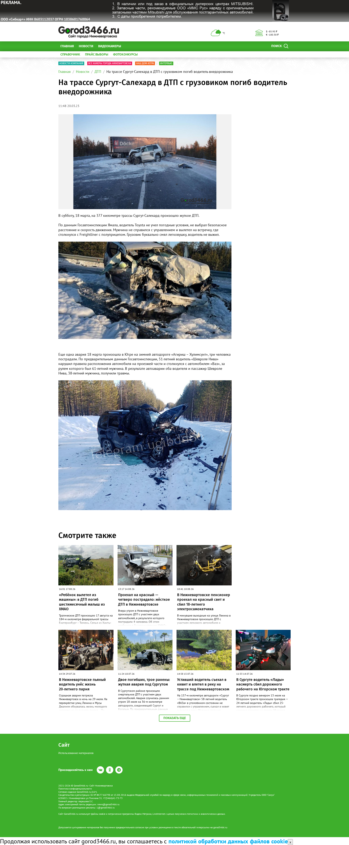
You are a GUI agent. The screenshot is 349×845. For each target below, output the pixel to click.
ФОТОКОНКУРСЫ (125, 54)
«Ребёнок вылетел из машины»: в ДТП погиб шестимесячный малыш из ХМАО (82, 602)
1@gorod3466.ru (106, 807)
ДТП (98, 71)
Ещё (129, 46)
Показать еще (174, 718)
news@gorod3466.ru (108, 804)
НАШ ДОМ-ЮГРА (145, 63)
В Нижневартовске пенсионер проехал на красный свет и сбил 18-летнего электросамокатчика (203, 602)
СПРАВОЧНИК (70, 54)
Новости (86, 46)
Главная (67, 46)
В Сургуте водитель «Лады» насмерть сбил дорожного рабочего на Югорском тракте (262, 684)
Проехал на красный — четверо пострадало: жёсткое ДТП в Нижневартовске (144, 600)
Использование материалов (76, 753)
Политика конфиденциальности (75, 788)
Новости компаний (71, 63)
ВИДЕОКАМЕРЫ (109, 46)
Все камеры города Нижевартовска (109, 63)
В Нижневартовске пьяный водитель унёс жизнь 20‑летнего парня (82, 684)
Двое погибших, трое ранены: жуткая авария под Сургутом (144, 682)
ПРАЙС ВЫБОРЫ (96, 54)
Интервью (166, 63)
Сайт (64, 745)
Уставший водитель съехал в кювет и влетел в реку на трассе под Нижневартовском (203, 684)
